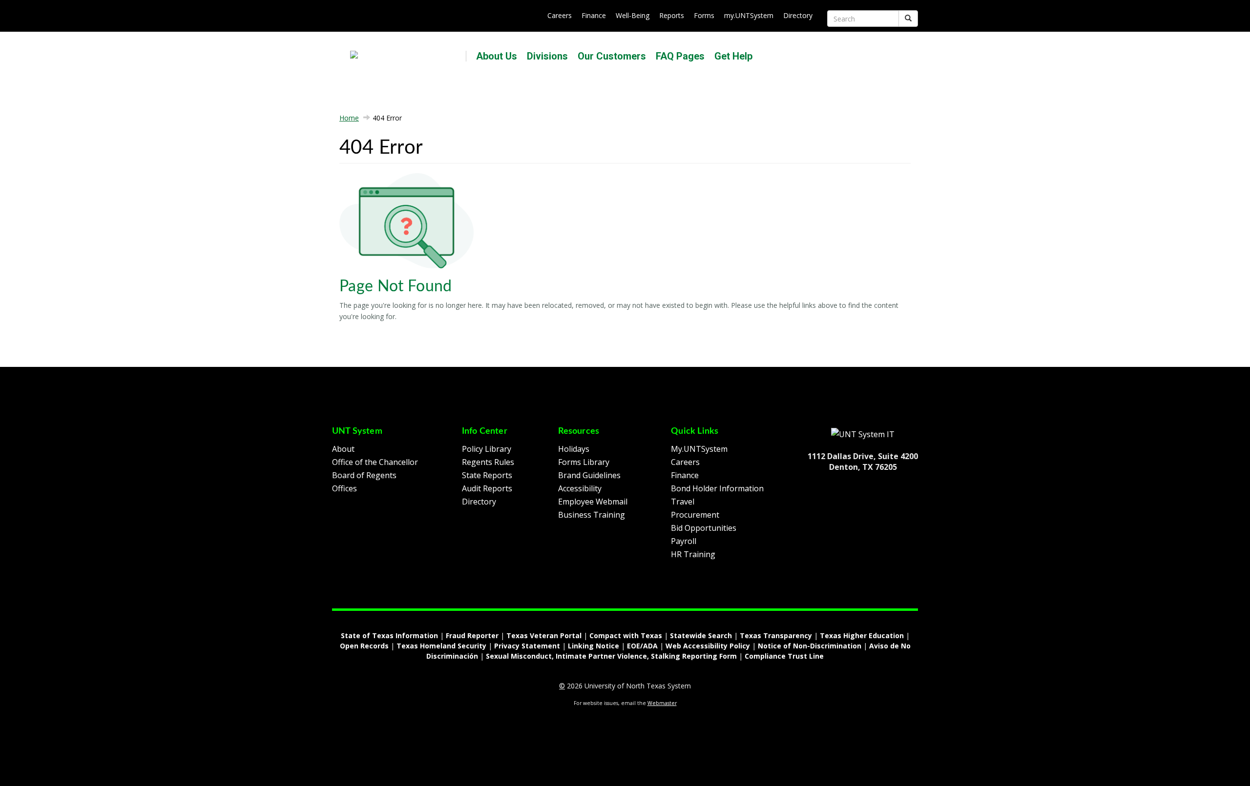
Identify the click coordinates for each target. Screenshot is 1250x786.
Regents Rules (488, 462)
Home (349, 117)
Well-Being (632, 15)
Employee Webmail (592, 501)
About (343, 448)
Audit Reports (487, 488)
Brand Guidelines (589, 475)
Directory (797, 15)
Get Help (733, 56)
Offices (344, 488)
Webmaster (662, 703)
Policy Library (486, 448)
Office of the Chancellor (375, 462)
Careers (559, 15)
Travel (682, 501)
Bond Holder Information (717, 488)
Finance (594, 15)
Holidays (573, 448)
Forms (704, 15)
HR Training (693, 554)
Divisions (547, 56)
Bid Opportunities (703, 528)
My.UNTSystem (699, 448)
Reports (671, 15)
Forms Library (583, 462)
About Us (496, 56)
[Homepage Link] (863, 433)
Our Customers (612, 56)
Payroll (683, 541)
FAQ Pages (680, 56)
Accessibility (580, 488)
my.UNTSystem (748, 15)
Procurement (695, 514)
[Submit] (908, 18)
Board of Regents (364, 475)
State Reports (487, 475)
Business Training (591, 514)
